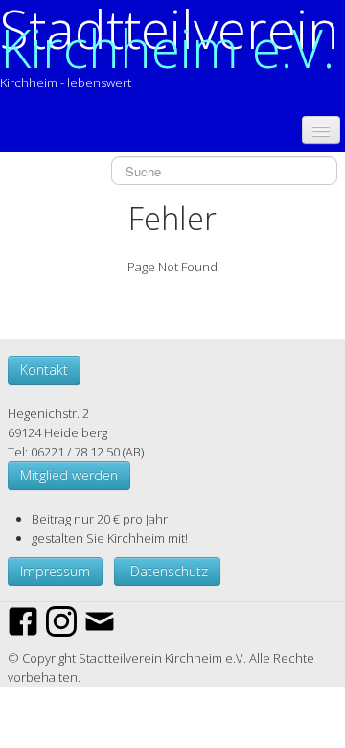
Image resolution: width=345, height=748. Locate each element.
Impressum (55, 571)
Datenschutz (167, 571)
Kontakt (44, 370)
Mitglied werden (69, 475)
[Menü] (321, 130)
